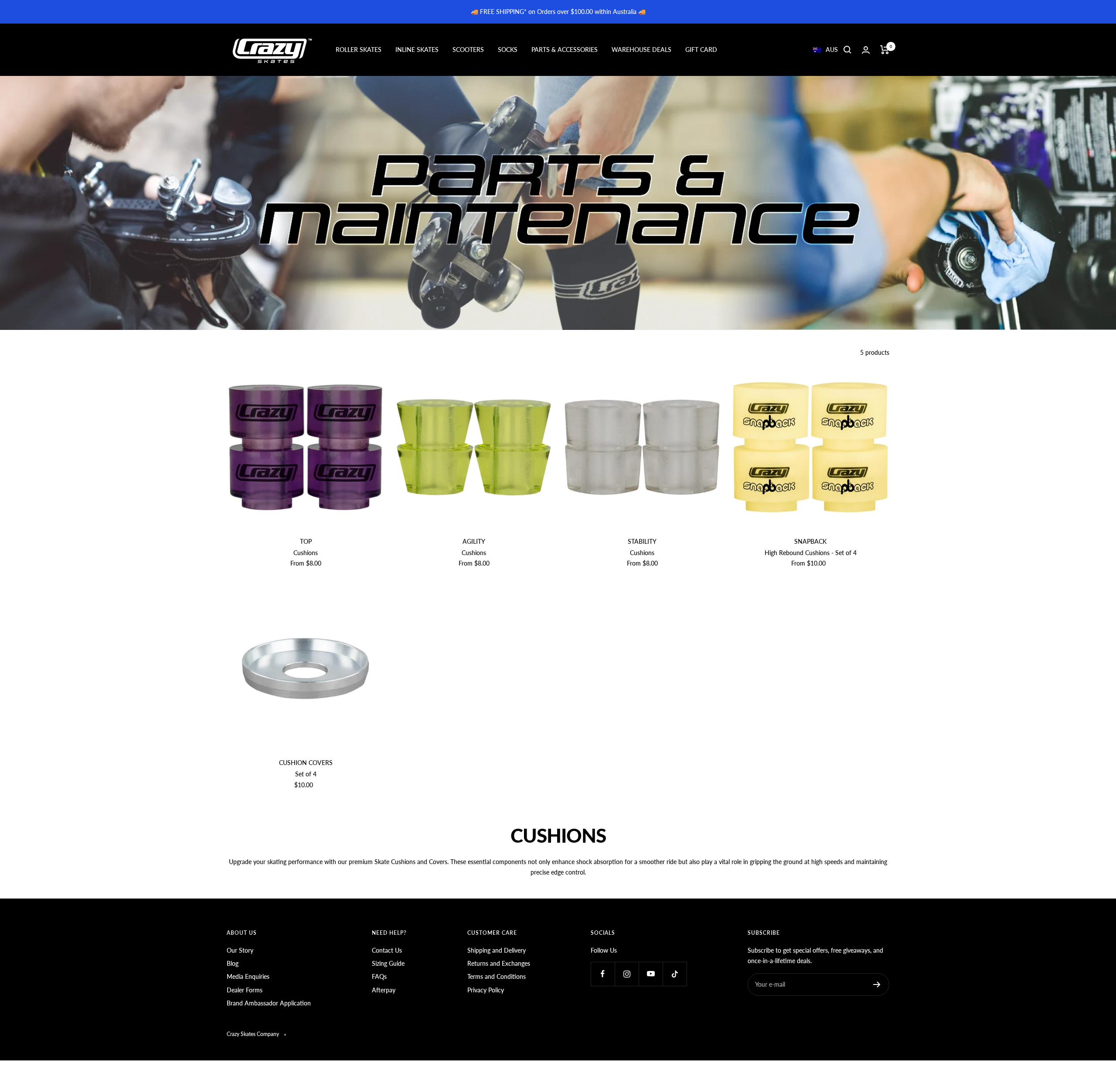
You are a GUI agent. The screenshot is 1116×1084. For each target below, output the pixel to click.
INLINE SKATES (417, 49)
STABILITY (642, 541)
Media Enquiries (248, 976)
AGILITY (474, 541)
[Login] (866, 50)
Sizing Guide (388, 963)
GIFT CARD (701, 49)
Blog (232, 963)
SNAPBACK (810, 541)
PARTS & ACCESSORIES (564, 49)
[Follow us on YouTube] (651, 974)
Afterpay (383, 990)
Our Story (240, 950)
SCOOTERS (468, 49)
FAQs (379, 976)
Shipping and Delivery (496, 950)
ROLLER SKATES (358, 49)
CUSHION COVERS (306, 762)
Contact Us (387, 950)
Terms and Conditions (496, 976)
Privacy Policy (485, 990)
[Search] (847, 50)
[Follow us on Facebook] (603, 974)
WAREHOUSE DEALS (641, 49)
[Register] (877, 984)
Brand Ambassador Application (269, 1003)
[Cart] (884, 49)
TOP (306, 541)
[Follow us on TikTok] (675, 974)
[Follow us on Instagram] (627, 974)
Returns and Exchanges (498, 963)
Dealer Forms (244, 990)
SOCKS (507, 49)
